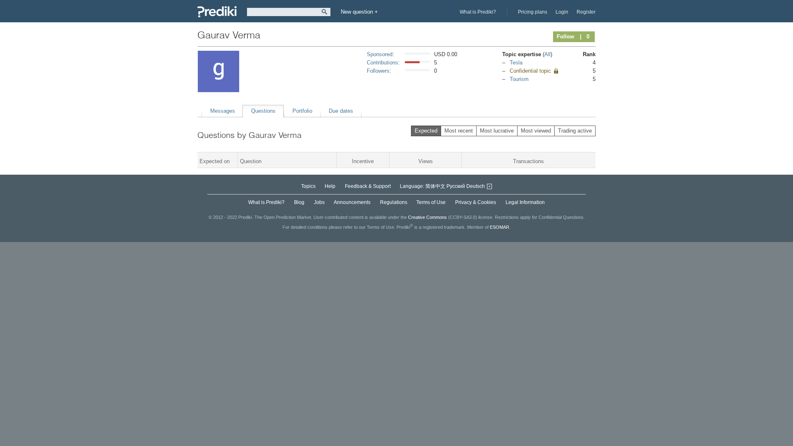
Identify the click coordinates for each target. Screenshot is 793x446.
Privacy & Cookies (475, 202)
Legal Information (525, 202)
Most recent (458, 131)
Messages (222, 111)
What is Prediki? (478, 12)
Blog (299, 202)
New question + (359, 12)
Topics (308, 186)
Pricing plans (532, 12)
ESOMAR (499, 227)
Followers (378, 71)
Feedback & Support (368, 186)
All (547, 54)
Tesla (516, 62)
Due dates (341, 111)
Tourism (519, 79)
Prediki (217, 11)
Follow (565, 36)
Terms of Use (431, 202)
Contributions (382, 62)
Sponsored (379, 54)
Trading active (575, 131)
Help (330, 186)
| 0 (584, 36)
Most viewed (536, 131)
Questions (263, 111)
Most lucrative (497, 131)
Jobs (319, 202)
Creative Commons (427, 217)
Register (586, 12)
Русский (455, 186)
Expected (426, 131)
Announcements (352, 202)
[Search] (324, 12)
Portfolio (302, 111)
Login (562, 12)
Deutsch (475, 186)
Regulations (393, 202)
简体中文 (435, 186)
